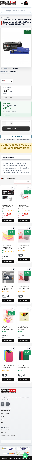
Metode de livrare (5, 432)
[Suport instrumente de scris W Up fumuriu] (24, 235)
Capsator (15, 68)
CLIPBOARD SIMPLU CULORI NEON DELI (8, 366)
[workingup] (8, 391)
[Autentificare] (22, 3)
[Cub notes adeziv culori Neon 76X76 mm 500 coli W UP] (8, 235)
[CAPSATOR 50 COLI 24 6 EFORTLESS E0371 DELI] (8, 276)
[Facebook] (8, 404)
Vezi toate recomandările (22, 182)
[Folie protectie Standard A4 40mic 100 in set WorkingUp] (24, 195)
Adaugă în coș (10, 128)
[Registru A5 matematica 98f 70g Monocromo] (24, 355)
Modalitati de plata (5, 430)
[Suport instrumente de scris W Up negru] (24, 276)
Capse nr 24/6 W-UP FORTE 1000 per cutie (8, 206)
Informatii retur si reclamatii (8, 435)
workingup (15, 458)
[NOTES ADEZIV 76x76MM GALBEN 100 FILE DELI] (24, 316)
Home (3, 17)
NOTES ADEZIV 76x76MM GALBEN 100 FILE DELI (23, 327)
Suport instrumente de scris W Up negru (23, 287)
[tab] (16, 157)
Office (7, 17)
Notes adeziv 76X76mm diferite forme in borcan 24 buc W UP (7, 327)
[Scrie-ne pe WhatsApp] (25, 455)
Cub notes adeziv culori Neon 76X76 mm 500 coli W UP (7, 247)
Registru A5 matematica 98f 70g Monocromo (24, 367)
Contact (3, 416)
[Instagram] (2, 404)
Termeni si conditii (5, 410)
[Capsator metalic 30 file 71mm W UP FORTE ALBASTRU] (16, 48)
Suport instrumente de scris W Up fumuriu (23, 247)
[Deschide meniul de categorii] (30, 3)
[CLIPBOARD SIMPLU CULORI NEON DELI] (8, 355)
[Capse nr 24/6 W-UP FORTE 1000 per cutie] (8, 195)
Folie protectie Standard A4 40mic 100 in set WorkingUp (23, 206)
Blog (2, 422)
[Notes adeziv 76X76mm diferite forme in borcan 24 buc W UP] (8, 316)
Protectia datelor (5, 413)
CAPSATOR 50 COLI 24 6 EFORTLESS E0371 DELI (7, 288)
